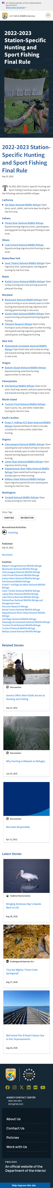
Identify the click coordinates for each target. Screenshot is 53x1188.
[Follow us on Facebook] (8, 1087)
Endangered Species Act (22, 961)
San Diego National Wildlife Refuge (22, 204)
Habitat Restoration (20, 895)
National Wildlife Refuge (32, 404)
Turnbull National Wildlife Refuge (18, 628)
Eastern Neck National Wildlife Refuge (21, 578)
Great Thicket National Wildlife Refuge (24, 263)
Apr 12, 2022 (11, 839)
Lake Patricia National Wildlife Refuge (20, 597)
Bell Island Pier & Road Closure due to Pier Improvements (25, 1037)
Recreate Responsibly (18, 827)
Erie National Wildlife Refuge (19, 385)
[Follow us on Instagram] (15, 1087)
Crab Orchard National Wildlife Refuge (20, 575)
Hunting (13, 532)
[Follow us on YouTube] (43, 1087)
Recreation (7, 554)
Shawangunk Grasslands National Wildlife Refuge (26, 622)
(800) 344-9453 (15, 1100)
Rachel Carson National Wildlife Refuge (25, 281)
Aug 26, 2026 (12, 1047)
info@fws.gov (15, 1104)
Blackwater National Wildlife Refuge (20, 568)
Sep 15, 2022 (11, 707)
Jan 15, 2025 (11, 773)
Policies (12, 1137)
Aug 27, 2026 (12, 982)
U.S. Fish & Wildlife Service (22, 16)
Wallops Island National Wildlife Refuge (25, 479)
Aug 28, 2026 (12, 916)
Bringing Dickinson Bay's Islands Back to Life (23, 905)
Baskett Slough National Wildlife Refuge (22, 565)
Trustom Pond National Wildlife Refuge (21, 625)
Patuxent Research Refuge (15, 606)
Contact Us (15, 1128)
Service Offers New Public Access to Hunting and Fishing (25, 697)
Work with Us (16, 1146)
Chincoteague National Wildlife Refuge (24, 444)
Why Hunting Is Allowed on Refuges (25, 761)
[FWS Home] (5, 16)
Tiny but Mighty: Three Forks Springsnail (22, 971)
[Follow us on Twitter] (22, 1087)
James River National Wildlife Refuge (24, 461)
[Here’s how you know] (26, 5)
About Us (13, 1119)
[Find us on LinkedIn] (29, 1087)
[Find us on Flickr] (36, 1087)
